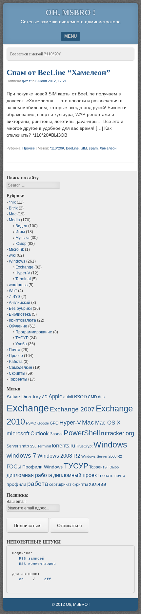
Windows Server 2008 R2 (101, 456)
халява (97, 484)
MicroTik (16, 249)
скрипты (80, 484)
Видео (21, 226)
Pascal (56, 433)
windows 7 (21, 455)
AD (45, 397)
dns (101, 397)
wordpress (18, 285)
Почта (14, 349)
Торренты (18, 379)
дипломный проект (76, 475)
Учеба (21, 344)
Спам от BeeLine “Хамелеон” (58, 72)
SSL (33, 446)
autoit (68, 397)
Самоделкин (20, 367)
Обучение (18, 326)
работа (37, 483)
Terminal (23, 279)
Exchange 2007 (72, 409)
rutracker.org (117, 433)
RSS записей (31, 559)
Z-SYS (14, 296)
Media (14, 220)
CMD (92, 397)
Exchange (24, 267)
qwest (26, 81)
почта (119, 475)
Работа (16, 361)
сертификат (60, 484)
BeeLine (72, 148)
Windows (17, 261)
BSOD (80, 396)
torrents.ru (63, 445)
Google (43, 423)
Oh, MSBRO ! (70, 12)
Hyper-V (22, 273)
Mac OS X (107, 422)
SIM (84, 148)
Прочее (28, 148)
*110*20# (57, 148)
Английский (19, 302)
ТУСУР (22, 338)
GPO (54, 423)
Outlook (39, 433)
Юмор (21, 243)
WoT (13, 290)
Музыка (22, 237)
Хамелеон (108, 148)
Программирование (33, 332)
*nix (12, 202)
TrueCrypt (84, 446)
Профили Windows (42, 466)
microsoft (18, 433)
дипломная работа (29, 475)
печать (106, 475)
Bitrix (13, 208)
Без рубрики (20, 308)
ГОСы (14, 466)
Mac (12, 214)
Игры (20, 231)
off (47, 579)
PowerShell (82, 433)
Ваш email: (17, 501)
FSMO (31, 423)
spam (93, 148)
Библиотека (20, 314)
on (21, 579)
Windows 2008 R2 (58, 456)
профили (16, 484)
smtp (24, 446)
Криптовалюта (22, 320)
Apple (55, 396)
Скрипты (17, 373)
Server (12, 446)
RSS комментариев (37, 564)
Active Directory (24, 396)
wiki (12, 255)
